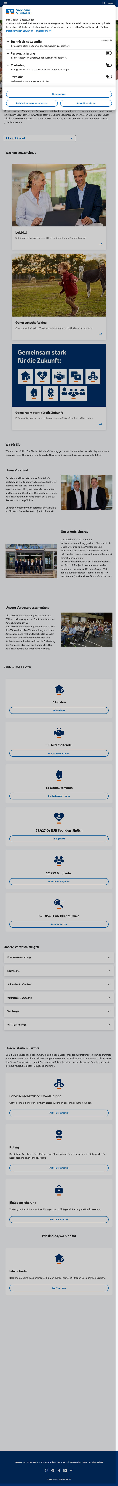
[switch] (109, 53)
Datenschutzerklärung (18, 30)
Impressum (41, 30)
